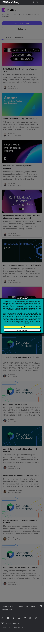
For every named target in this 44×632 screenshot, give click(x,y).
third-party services (17, 320)
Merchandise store (11, 623)
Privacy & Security (8, 606)
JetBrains (17, 627)
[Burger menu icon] (41, 2)
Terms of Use (29, 318)
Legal (32, 606)
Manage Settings (22, 330)
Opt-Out (26, 323)
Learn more (32, 310)
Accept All (22, 327)
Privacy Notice (13, 318)
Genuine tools (7, 609)
